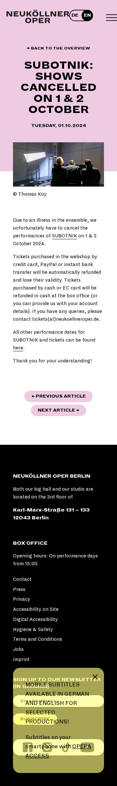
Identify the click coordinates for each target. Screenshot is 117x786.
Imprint (21, 659)
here (18, 347)
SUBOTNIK (64, 235)
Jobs (18, 649)
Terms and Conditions (37, 639)
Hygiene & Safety (33, 629)
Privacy (21, 599)
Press (19, 589)
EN (87, 15)
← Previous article (62, 396)
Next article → (62, 410)
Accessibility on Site (35, 609)
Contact (22, 579)
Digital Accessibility (35, 619)
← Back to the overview (58, 48)
